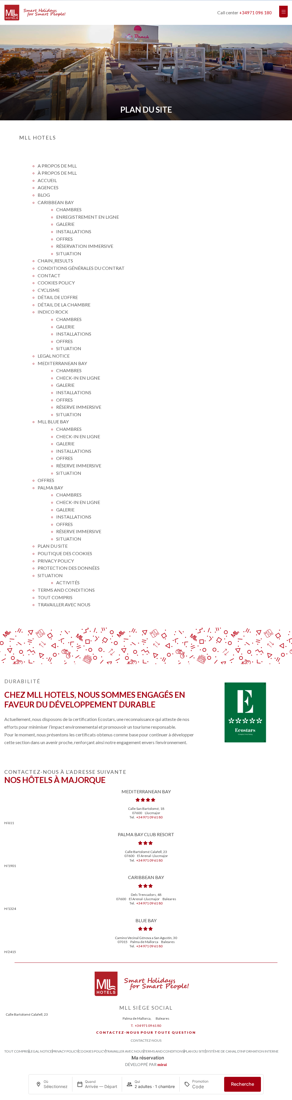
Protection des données (69, 568)
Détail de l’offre (58, 297)
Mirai (162, 1065)
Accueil (47, 180)
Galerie (65, 224)
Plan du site (53, 546)
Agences (48, 187)
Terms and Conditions (66, 590)
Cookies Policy (56, 282)
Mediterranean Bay (62, 363)
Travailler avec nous (64, 604)
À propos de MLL (57, 173)
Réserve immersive (78, 407)
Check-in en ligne (78, 377)
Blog (44, 195)
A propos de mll (57, 165)
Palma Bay (50, 487)
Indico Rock (53, 311)
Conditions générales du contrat (81, 268)
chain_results (55, 260)
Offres (64, 239)
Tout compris (55, 597)
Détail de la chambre (64, 304)
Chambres (69, 209)
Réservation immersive (84, 246)
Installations (73, 231)
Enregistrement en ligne (87, 217)
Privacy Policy (56, 560)
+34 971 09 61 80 (149, 817)
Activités (68, 582)
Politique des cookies (65, 553)
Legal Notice (54, 355)
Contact (49, 275)
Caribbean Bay (56, 202)
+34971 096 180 (255, 12)
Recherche (242, 1084)
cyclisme (49, 290)
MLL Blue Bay (53, 421)
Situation (68, 253)
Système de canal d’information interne (242, 1051)
